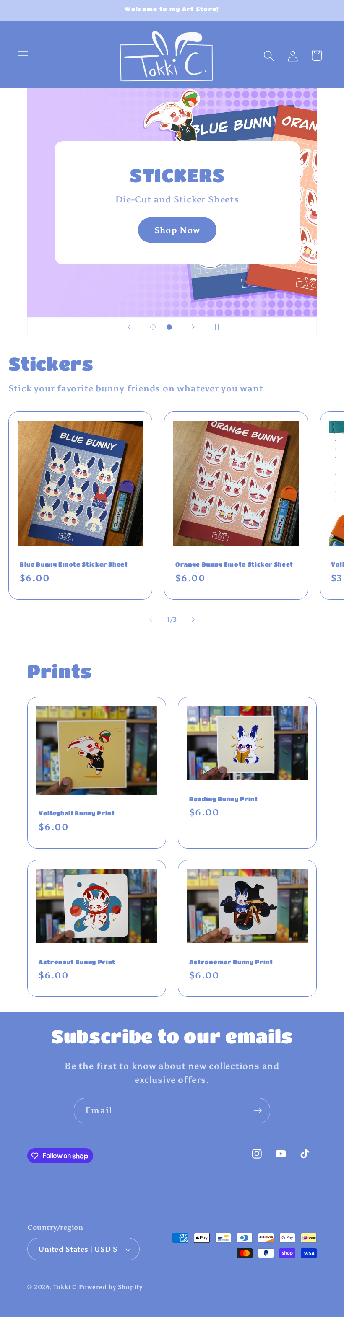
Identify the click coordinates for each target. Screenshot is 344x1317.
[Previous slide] (129, 327)
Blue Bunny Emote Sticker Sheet (74, 564)
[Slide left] (150, 620)
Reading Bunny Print (223, 798)
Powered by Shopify (111, 1287)
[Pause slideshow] (215, 327)
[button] (23, 55)
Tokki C (64, 1287)
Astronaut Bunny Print (77, 961)
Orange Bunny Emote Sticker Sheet (234, 564)
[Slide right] (193, 620)
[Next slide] (193, 327)
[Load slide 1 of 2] (153, 327)
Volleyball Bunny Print (77, 813)
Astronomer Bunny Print (231, 961)
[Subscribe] (258, 1110)
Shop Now (177, 230)
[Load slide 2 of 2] (169, 327)
